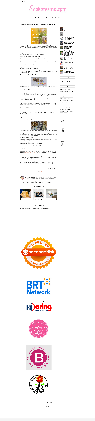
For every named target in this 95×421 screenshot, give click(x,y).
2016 (62, 147)
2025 (62, 121)
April (62, 131)
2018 (62, 145)
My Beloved (67, 100)
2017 (62, 146)
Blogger (61, 93)
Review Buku (67, 111)
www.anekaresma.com (26, 419)
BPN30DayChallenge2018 (68, 93)
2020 (62, 143)
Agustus (63, 128)
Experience (68, 91)
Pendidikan (70, 109)
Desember (63, 123)
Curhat (61, 96)
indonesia (68, 102)
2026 (62, 120)
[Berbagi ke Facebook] (50, 168)
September (64, 127)
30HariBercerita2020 (63, 109)
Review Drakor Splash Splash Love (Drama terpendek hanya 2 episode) (69, 38)
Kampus (61, 113)
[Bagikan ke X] (52, 168)
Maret (63, 132)
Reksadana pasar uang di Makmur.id (31, 152)
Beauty (61, 98)
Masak (61, 107)
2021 (62, 142)
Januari (63, 139)
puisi (64, 102)
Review (73, 91)
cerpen (71, 100)
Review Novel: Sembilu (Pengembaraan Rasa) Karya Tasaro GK (69, 72)
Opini (66, 89)
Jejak (69, 98)
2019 (62, 144)
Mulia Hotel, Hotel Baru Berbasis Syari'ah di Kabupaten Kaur (68, 47)
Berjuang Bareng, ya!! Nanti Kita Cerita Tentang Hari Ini (69, 43)
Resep (68, 107)
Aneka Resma (34, 419)
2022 (62, 141)
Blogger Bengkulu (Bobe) (68, 96)
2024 (62, 122)
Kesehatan (62, 89)
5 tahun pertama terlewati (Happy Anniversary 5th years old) (69, 58)
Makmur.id (22, 50)
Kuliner (65, 107)
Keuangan (62, 111)
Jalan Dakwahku (63, 91)
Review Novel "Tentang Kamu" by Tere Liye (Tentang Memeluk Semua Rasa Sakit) (69, 67)
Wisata (61, 102)
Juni (62, 130)
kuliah (65, 113)
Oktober (63, 126)
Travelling (62, 100)
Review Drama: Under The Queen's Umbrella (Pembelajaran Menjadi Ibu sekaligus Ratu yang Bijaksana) (69, 28)
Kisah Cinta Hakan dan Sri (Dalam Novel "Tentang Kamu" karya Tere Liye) (68, 34)
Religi (71, 111)
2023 (62, 140)
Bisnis (40, 171)
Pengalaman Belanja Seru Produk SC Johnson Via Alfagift (68, 63)
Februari (63, 133)
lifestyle (65, 98)
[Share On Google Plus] (56, 168)
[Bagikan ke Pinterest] (54, 168)
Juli (62, 129)
